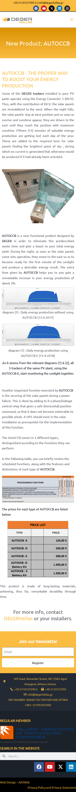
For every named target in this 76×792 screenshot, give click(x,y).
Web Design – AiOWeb (15, 782)
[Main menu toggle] (71, 19)
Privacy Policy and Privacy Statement (52, 787)
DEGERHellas (18, 618)
